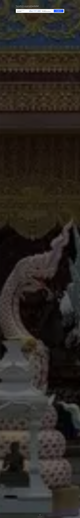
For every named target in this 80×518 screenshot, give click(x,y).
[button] (73, 1)
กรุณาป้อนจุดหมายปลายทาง (20, 10)
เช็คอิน (30, 10)
